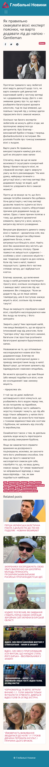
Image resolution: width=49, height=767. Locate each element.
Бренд (6, 485)
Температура (13, 482)
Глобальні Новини (27, 4)
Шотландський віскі (29, 491)
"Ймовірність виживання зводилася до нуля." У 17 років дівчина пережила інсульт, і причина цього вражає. (22, 737)
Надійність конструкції (34, 485)
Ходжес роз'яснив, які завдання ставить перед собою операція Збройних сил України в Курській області (24, 616)
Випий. (13, 485)
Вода (31, 482)
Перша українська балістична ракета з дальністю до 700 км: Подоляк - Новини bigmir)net (22, 528)
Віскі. (18, 488)
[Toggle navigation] (6, 12)
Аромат (24, 482)
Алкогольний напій (11, 491)
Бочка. (12, 488)
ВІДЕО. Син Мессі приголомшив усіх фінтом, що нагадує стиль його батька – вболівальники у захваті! (23, 655)
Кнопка (38, 482)
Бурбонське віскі (29, 488)
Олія (5, 488)
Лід (5, 482)
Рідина (20, 485)
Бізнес (42, 43)
